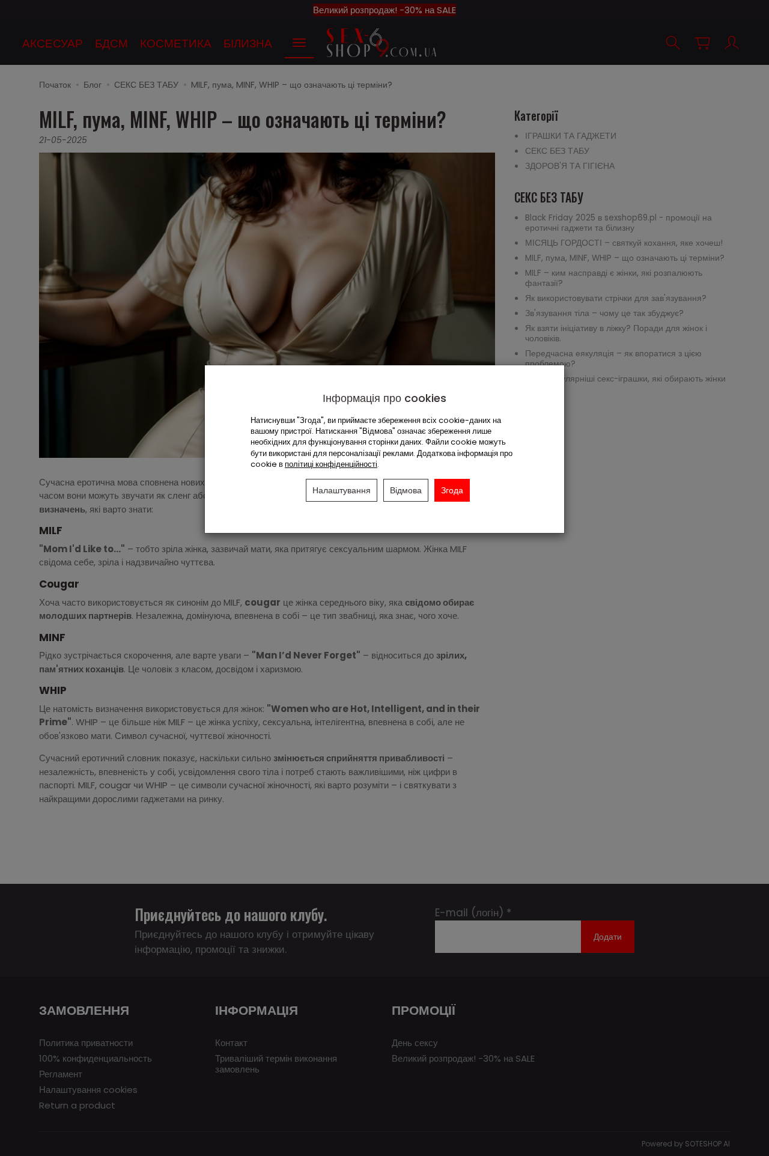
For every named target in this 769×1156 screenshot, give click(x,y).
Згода (452, 490)
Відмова (406, 490)
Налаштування (341, 490)
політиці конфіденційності (331, 464)
